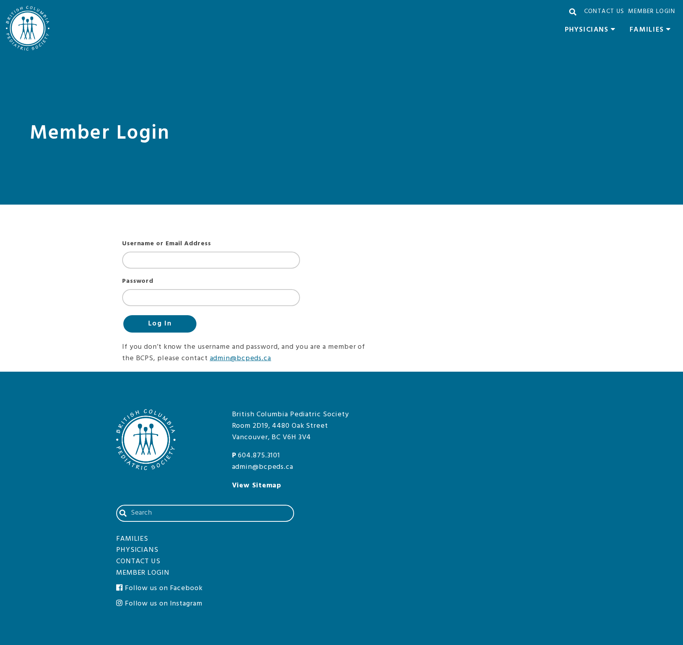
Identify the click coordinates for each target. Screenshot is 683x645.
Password (137, 281)
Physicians (592, 31)
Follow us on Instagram (162, 603)
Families (652, 31)
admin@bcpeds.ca (241, 358)
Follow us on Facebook (163, 588)
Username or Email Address (166, 244)
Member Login (651, 11)
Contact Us (604, 11)
